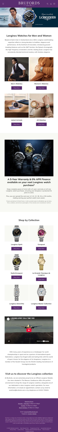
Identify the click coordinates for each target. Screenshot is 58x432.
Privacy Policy (13, 429)
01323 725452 (44, 390)
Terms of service (45, 429)
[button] (3, 3)
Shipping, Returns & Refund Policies (33, 429)
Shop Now (17, 88)
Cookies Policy (21, 429)
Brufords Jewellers (15, 428)
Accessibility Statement (46, 428)
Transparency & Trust (34, 428)
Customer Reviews (30, 431)
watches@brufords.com (17, 390)
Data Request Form (24, 428)
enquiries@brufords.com (31, 412)
